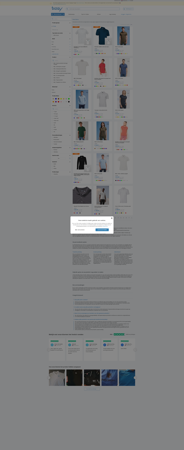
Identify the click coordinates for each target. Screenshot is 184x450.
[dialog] (92, 225)
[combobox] (111, 218)
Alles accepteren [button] (102, 229)
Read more (105, 226)
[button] (80, 230)
